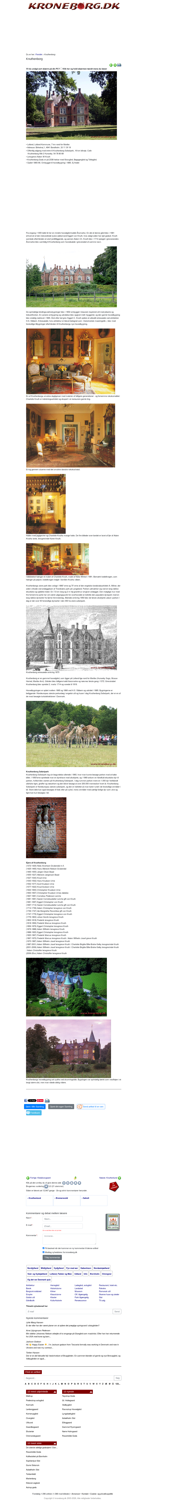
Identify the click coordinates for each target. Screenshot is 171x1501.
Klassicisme (55, 1294)
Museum (78, 1291)
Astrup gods (31, 1487)
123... (117, 1383)
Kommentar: (32, 1235)
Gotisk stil (30, 1297)
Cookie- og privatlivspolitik (101, 1493)
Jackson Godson (33, 1341)
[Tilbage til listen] (75, 1177)
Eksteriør (30, 1431)
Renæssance (80, 1300)
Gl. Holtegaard (68, 1400)
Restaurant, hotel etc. (108, 1285)
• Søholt (85, 1198)
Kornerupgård (32, 1413)
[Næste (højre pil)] (115, 64)
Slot (100, 1297)
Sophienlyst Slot (33, 1460)
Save (41, 1100)
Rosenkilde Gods (69, 1435)
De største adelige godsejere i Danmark (42, 1447)
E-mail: (29, 1224)
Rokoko (102, 1288)
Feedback (35, 1112)
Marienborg (31, 1478)
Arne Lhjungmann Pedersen (38, 1330)
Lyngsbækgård (68, 1413)
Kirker (53, 1291)
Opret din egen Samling (61, 1106)
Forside (38, 54)
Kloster (53, 1297)
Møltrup (29, 1395)
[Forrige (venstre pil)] (111, 64)
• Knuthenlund (34, 1198)
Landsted (79, 1288)
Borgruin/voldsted (33, 1291)
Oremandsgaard (33, 1435)
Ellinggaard (67, 1422)
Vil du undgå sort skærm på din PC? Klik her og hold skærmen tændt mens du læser (66, 68)
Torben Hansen (32, 1352)
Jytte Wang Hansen (34, 1322)
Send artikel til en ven (93, 1106)
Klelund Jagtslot (33, 1482)
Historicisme (55, 1288)
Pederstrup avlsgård (35, 1400)
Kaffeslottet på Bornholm (36, 1456)
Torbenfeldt (31, 1474)
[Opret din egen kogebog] (112, 1222)
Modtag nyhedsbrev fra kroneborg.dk (61, 1252)
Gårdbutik (30, 1300)
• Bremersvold (61, 1198)
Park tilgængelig (82, 1297)
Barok (28, 1288)
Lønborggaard (32, 1409)
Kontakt (85, 1493)
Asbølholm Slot (68, 1418)
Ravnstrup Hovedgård (71, 1409)
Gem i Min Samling (35, 1106)
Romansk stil (104, 1291)
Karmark (30, 1404)
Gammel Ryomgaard (71, 1426)
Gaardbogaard (32, 1426)
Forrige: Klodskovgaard (40, 1177)
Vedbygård (66, 1404)
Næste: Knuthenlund (108, 1177)
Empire (29, 1294)
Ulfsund (29, 1422)
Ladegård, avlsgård (83, 1285)
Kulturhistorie (56, 1300)
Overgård (30, 1418)
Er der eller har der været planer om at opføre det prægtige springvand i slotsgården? (62, 1325)
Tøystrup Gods (68, 1395)
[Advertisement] (12, 40)
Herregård (54, 1285)
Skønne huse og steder (109, 1294)
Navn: (29, 1217)
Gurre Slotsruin (32, 1465)
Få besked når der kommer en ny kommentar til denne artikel (71, 1248)
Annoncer (76, 1493)
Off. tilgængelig (81, 1294)
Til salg (102, 1300)
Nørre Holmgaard (69, 1431)
